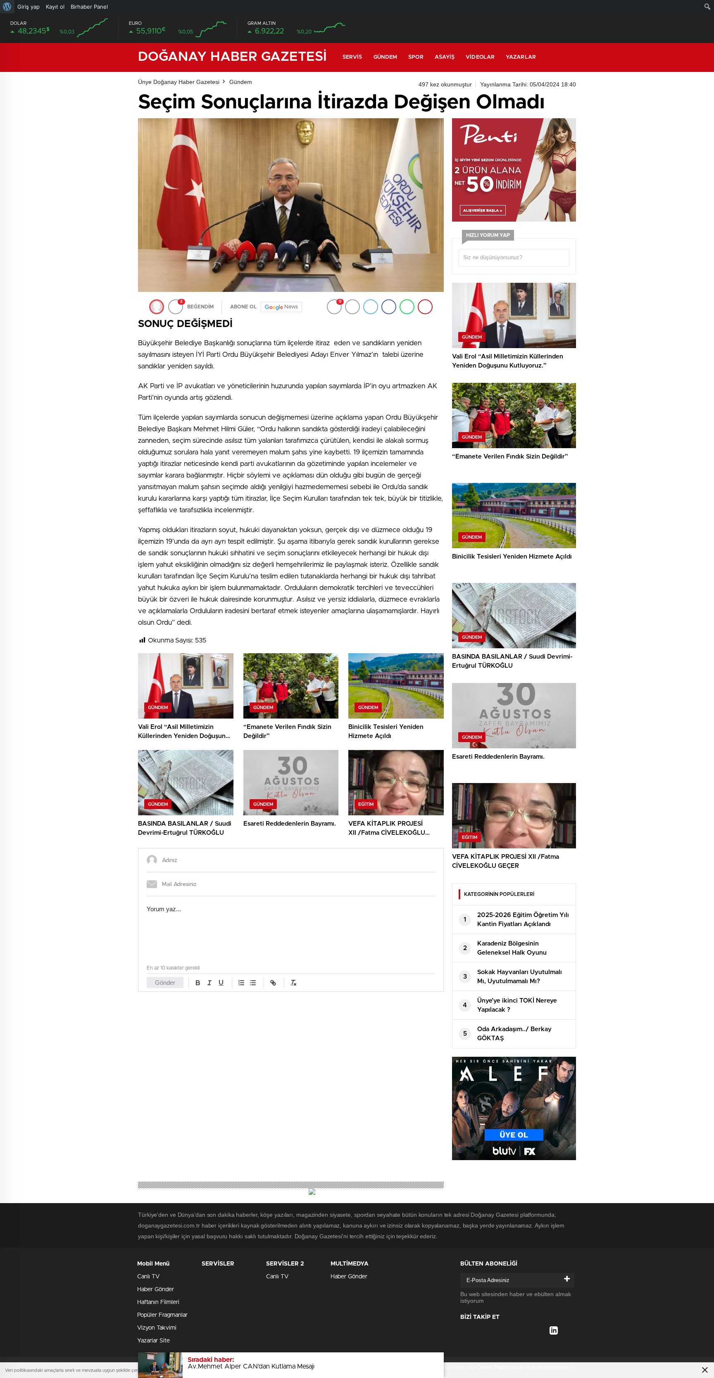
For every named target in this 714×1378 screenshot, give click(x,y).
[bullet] (253, 983)
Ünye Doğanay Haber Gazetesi (178, 82)
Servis (352, 57)
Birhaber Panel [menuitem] (89, 6)
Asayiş (445, 57)
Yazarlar (521, 57)
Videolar (480, 57)
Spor (415, 57)
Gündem (385, 57)
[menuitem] (7, 6)
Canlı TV (148, 1277)
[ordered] (241, 983)
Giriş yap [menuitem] (28, 6)
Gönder (165, 982)
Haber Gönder (155, 1289)
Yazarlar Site (153, 1341)
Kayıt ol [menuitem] (55, 6)
